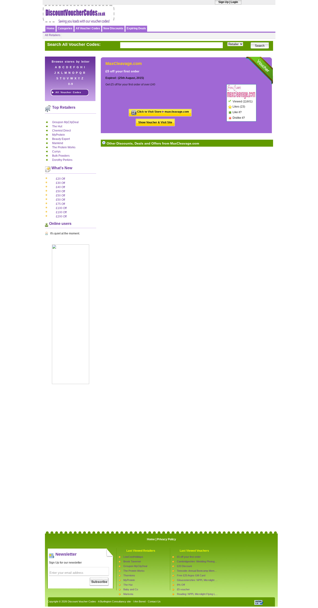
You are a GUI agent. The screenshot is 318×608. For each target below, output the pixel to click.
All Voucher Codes (88, 28)
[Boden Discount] (220, 20)
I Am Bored (139, 601)
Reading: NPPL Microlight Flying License (200, 594)
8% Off (181, 584)
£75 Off (60, 204)
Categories (65, 28)
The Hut (57, 126)
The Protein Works (63, 147)
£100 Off (61, 208)
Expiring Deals (136, 28)
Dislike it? (239, 117)
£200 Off (61, 216)
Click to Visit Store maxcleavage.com (163, 111)
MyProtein (58, 134)
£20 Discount (184, 566)
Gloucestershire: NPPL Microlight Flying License (204, 580)
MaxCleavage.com (123, 63)
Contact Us (154, 601)
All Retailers (52, 35)
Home (50, 28)
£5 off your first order (189, 556)
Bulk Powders (61, 155)
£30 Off (60, 183)
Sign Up (223, 2)
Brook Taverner (132, 561)
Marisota (128, 594)
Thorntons (129, 575)
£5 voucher (183, 589)
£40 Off (60, 187)
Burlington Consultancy (113, 601)
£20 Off (60, 178)
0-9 (70, 84)
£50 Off (60, 191)
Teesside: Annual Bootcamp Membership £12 (202, 570)
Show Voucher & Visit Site (155, 122)
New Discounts (113, 28)
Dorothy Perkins (62, 160)
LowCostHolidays (133, 556)
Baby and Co (130, 589)
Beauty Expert (61, 139)
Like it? (237, 112)
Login (234, 2)
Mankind (57, 143)
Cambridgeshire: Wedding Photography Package (204, 561)
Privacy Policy (166, 539)
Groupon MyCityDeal (65, 122)
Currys (56, 151)
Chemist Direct (61, 130)
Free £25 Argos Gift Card (191, 575)
